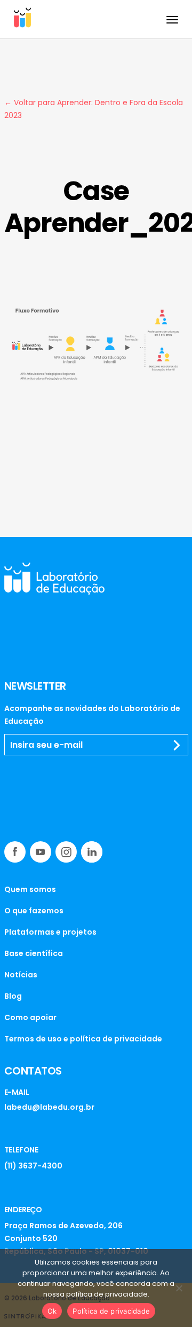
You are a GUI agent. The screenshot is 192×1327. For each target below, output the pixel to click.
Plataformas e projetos (50, 932)
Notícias (20, 974)
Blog (13, 996)
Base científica (33, 953)
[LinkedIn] (91, 852)
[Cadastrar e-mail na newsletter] (177, 745)
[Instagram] (66, 852)
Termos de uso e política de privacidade (83, 1038)
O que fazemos (33, 910)
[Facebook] (15, 852)
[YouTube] (40, 852)
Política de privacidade (111, 1311)
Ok (52, 1311)
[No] (178, 1288)
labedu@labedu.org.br (49, 1107)
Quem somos (30, 889)
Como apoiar (30, 1017)
